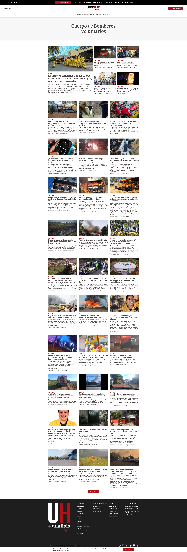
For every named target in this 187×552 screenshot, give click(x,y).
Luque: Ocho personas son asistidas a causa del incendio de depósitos (62, 316)
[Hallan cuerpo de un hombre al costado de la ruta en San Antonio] (105, 52)
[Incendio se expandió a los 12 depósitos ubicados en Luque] (93, 303)
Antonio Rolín (94, 170)
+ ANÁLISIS (96, 2)
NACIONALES (77, 2)
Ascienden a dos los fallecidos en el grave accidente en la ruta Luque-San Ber (93, 280)
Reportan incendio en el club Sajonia (93, 240)
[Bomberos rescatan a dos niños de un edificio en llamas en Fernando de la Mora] (62, 185)
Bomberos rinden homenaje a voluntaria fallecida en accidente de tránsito (123, 317)
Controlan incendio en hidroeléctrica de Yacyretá (93, 430)
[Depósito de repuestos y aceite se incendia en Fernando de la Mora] (124, 382)
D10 (102, 2)
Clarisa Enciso (125, 216)
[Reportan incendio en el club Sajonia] (93, 228)
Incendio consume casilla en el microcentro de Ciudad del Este (121, 356)
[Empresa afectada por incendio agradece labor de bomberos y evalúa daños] (124, 418)
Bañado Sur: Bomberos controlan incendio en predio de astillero (60, 279)
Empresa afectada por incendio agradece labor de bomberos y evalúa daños (123, 431)
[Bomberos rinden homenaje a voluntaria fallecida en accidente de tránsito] (124, 303)
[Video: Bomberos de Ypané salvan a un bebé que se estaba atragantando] (93, 343)
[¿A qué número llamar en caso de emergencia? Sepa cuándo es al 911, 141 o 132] (62, 147)
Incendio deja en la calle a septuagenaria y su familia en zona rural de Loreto (61, 123)
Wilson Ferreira (124, 135)
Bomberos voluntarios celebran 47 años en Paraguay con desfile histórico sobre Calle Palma (123, 241)
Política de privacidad (62, 550)
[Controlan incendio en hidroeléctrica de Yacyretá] (93, 418)
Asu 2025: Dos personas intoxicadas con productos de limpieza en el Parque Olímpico (123, 280)
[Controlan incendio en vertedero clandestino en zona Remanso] (62, 457)
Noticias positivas (104, 14)
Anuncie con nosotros (100, 503)
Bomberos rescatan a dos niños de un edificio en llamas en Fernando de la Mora (62, 199)
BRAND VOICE (128, 2)
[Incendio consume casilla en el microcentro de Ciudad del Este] (124, 343)
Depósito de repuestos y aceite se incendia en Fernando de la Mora (122, 395)
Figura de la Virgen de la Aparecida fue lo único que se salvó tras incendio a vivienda (124, 160)
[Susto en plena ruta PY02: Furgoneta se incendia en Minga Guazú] (93, 185)
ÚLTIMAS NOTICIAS (63, 2)
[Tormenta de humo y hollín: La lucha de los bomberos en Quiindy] (93, 457)
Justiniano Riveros (63, 133)
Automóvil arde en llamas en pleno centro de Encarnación (92, 159)
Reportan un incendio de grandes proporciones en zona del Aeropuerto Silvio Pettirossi (62, 241)
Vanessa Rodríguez (64, 406)
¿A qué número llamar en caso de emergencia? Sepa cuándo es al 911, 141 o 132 (62, 160)
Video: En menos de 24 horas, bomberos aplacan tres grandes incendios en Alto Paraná (60, 357)
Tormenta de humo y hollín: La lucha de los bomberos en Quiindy (93, 470)
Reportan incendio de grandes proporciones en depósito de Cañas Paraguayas (127, 89)
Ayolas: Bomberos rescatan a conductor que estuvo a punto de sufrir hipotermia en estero (60, 396)
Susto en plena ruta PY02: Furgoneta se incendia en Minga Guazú (92, 198)
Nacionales (97, 60)
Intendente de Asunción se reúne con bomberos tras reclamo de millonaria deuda (127, 63)
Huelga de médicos (83, 14)
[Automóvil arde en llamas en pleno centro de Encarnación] (93, 147)
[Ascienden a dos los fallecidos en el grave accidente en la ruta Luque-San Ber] (93, 266)
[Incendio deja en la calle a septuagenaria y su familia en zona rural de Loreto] (62, 109)
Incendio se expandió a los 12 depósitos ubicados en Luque (90, 316)
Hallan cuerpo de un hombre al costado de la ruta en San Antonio (104, 63)
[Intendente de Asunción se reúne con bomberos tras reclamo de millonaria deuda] (128, 52)
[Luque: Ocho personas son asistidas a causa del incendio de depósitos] (62, 303)
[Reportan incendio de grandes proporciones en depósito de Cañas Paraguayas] (128, 78)
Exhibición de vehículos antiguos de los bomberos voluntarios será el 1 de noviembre (124, 199)
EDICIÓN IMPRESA (175, 8)
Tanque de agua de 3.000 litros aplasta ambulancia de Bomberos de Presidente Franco (124, 123)
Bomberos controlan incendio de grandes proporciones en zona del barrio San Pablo (92, 396)
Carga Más (93, 492)
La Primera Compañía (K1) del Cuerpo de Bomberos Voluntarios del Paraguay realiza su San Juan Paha (70, 78)
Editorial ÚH (94, 14)
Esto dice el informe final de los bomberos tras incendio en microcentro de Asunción (105, 89)
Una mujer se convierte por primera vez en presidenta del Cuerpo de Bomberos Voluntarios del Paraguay (62, 431)
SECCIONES (86, 2)
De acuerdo (128, 549)
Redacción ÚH (109, 67)
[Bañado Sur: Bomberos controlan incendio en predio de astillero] (62, 266)
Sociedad (50, 73)
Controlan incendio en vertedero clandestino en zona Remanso (60, 470)
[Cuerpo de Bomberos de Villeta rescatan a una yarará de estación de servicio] (93, 109)
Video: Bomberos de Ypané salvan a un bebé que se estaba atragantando (93, 356)
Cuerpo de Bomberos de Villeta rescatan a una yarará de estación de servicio (92, 123)
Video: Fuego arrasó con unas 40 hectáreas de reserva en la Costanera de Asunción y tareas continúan (123, 471)
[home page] (93, 8)
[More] (90, 2)
